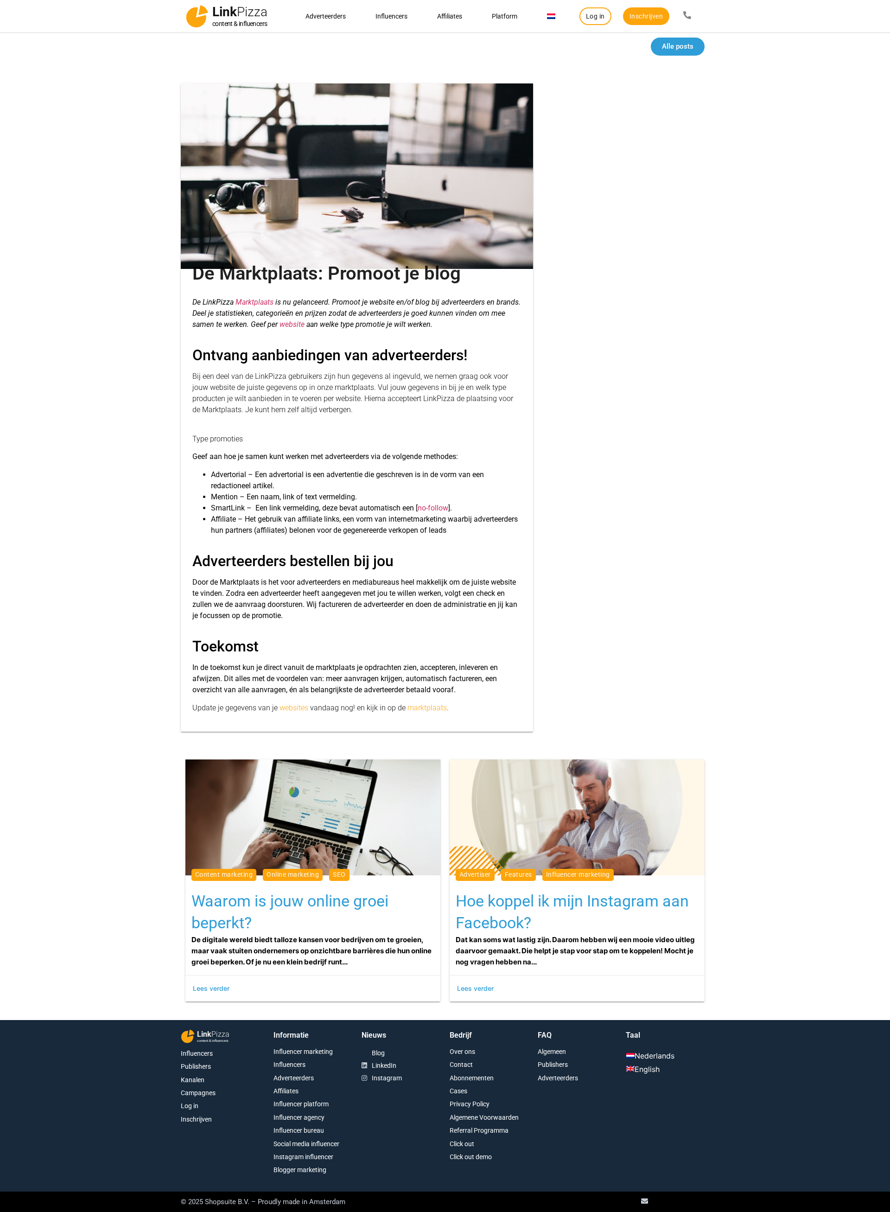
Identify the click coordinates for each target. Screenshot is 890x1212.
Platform (504, 16)
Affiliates (449, 16)
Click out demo (471, 1157)
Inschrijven (196, 1119)
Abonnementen (472, 1078)
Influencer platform (301, 1104)
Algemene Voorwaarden (484, 1117)
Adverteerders (325, 16)
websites (294, 707)
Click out (462, 1144)
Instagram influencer (303, 1157)
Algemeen (552, 1051)
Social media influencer (306, 1144)
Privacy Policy (470, 1104)
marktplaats (427, 707)
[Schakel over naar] (551, 16)
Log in (189, 1106)
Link (239, 11)
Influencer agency (298, 1117)
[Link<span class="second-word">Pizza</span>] (197, 16)
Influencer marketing (303, 1051)
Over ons (462, 1051)
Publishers (196, 1066)
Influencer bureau (298, 1130)
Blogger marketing (299, 1170)
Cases (458, 1091)
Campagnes (198, 1093)
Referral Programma (479, 1130)
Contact (461, 1064)
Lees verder (211, 988)
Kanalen (192, 1080)
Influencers (391, 16)
